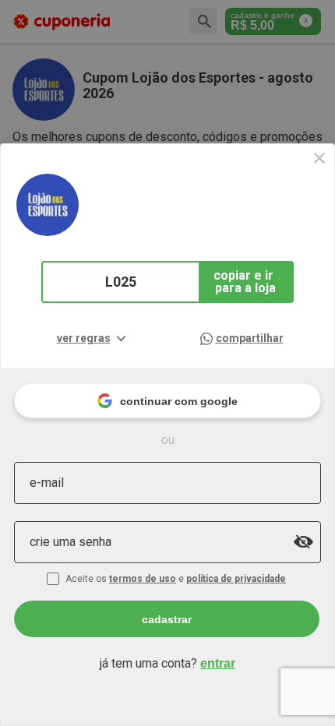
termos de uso (142, 578)
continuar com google (179, 401)
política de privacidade (236, 578)
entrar (217, 663)
